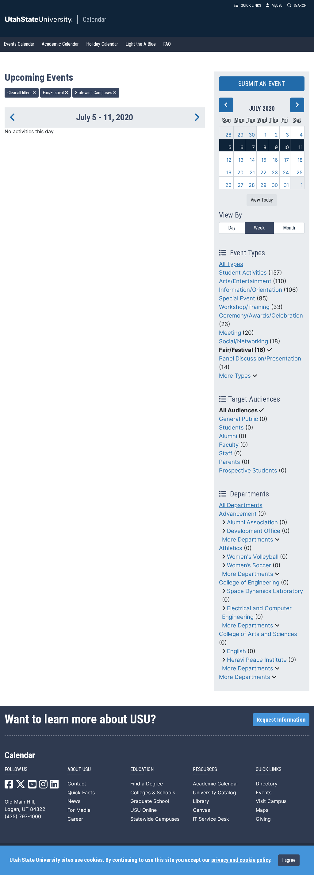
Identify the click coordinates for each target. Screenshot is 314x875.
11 (300, 147)
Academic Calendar (60, 44)
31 (286, 185)
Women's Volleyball (252, 556)
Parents (229, 461)
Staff (225, 453)
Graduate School (149, 801)
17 (286, 160)
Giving (263, 819)
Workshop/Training (244, 306)
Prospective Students (248, 470)
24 (286, 172)
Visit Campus (271, 801)
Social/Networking (243, 341)
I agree (289, 860)
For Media (78, 810)
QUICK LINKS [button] (251, 5)
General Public (238, 418)
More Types (235, 375)
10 (286, 147)
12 (229, 160)
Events (263, 792)
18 (300, 160)
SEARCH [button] (300, 5)
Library (201, 801)
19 (229, 172)
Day (232, 228)
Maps (262, 810)
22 (263, 172)
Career (75, 819)
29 (240, 135)
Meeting (230, 332)
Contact (76, 784)
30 (252, 135)
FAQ (167, 44)
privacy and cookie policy (240, 860)
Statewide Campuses (94, 92)
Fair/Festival (54, 92)
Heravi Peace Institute (257, 659)
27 (240, 185)
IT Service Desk (211, 819)
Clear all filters (20, 92)
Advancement (238, 513)
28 (228, 135)
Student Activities (243, 272)
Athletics (230, 548)
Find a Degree (146, 784)
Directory (267, 784)
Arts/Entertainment (245, 281)
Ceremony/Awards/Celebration (261, 315)
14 (252, 160)
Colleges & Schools (152, 792)
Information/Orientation (250, 289)
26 (228, 185)
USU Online (143, 810)
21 (252, 172)
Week (259, 228)
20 (240, 172)
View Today (262, 200)
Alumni (228, 436)
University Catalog (214, 792)
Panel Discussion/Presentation (260, 358)
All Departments (240, 505)
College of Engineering (249, 582)
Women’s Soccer (249, 565)
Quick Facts (81, 792)
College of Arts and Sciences (258, 634)
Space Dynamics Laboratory (265, 591)
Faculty (229, 444)
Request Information (281, 719)
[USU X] (20, 786)
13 (240, 160)
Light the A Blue (140, 44)
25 (300, 172)
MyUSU (277, 5)
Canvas (201, 810)
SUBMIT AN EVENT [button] (261, 83)
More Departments (247, 539)
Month (289, 228)
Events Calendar (19, 44)
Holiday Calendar (102, 44)
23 (275, 172)
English (236, 651)
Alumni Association (252, 522)
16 (275, 160)
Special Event (237, 298)
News (73, 801)
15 (263, 160)
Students (231, 427)
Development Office (253, 530)
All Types (231, 264)
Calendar (94, 19)
